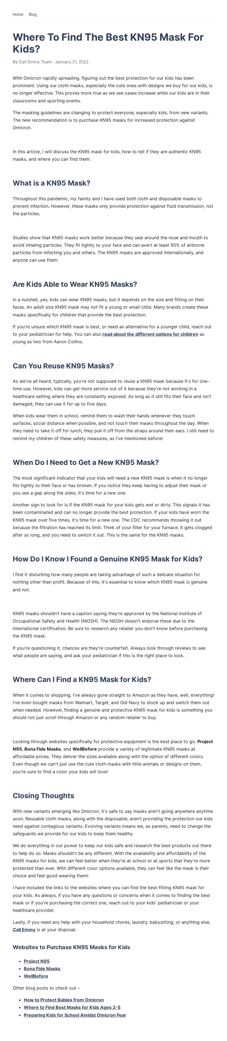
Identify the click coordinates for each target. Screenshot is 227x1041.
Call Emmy (24, 929)
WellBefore (36, 976)
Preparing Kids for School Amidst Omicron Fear (75, 1015)
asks (55, 968)
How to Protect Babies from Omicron (64, 1000)
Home (18, 14)
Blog (33, 14)
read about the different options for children (150, 334)
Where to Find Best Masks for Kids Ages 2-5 (72, 1007)
